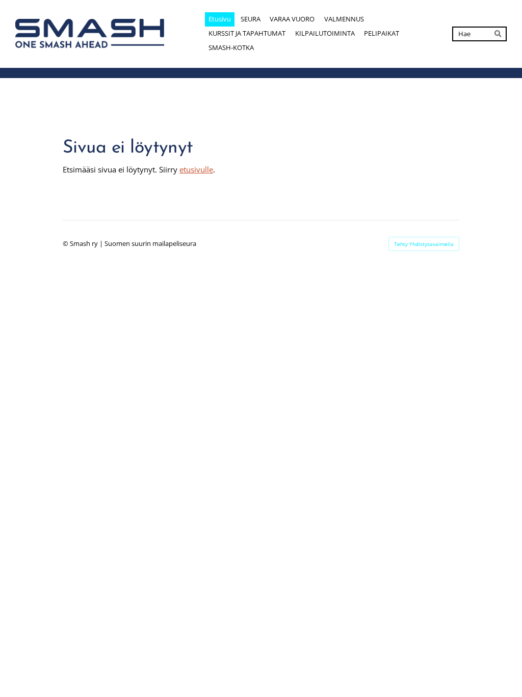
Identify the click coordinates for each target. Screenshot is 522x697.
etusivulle (196, 169)
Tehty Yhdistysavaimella (424, 243)
